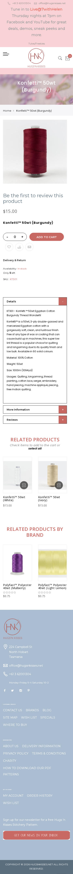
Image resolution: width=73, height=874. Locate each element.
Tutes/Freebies (36, 43)
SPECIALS (47, 717)
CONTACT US (12, 710)
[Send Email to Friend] (29, 247)
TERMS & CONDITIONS (49, 753)
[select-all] (35, 448)
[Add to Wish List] (9, 247)
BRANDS (32, 710)
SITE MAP (10, 717)
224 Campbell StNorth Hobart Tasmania (20, 652)
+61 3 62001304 (21, 3)
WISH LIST (29, 717)
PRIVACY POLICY (15, 753)
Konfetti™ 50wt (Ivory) (49, 498)
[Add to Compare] (19, 247)
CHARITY (9, 761)
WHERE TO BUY (15, 725)
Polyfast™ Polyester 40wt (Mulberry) (17, 586)
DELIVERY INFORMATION (41, 746)
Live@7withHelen (46, 9)
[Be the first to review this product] (17, 592)
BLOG (47, 710)
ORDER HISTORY (40, 795)
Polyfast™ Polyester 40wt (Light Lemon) (52, 586)
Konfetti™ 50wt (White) (14, 498)
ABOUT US (10, 746)
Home (7, 110)
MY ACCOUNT (13, 795)
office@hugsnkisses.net (52, 3)
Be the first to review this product (33, 198)
